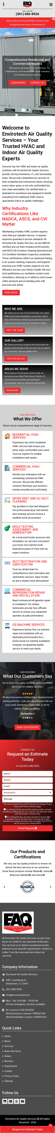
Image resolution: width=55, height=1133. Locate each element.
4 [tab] (29, 717)
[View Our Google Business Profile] (4, 1101)
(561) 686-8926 (27, 14)
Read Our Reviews (27, 727)
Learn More (18, 82)
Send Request (26, 828)
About (7, 1041)
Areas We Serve (12, 1051)
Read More (12, 390)
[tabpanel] (27, 72)
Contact (8, 1071)
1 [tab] (25, 110)
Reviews (8, 1061)
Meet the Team (15, 330)
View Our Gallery (16, 359)
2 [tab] (27, 110)
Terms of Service (29, 806)
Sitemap (8, 1081)
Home (7, 1036)
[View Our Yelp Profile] (16, 1101)
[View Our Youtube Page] (22, 1101)
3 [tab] (29, 110)
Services (8, 1046)
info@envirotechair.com (18, 995)
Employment (10, 1066)
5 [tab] (31, 717)
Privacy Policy (34, 814)
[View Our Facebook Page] (10, 1101)
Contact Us (37, 82)
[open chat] (49, 1127)
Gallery (7, 1056)
